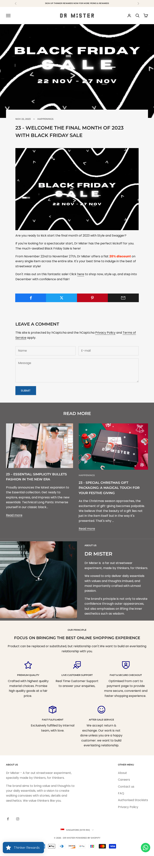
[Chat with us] (145, 847)
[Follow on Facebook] (8, 819)
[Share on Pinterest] (92, 298)
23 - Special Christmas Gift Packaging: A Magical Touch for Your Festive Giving (109, 488)
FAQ (121, 793)
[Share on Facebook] (30, 298)
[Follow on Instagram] (18, 819)
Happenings (45, 119)
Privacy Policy (105, 332)
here (80, 274)
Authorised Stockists (133, 800)
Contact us (126, 786)
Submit (26, 390)
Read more (14, 515)
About (122, 773)
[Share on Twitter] (61, 298)
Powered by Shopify (87, 838)
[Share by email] (123, 298)
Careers (124, 779)
